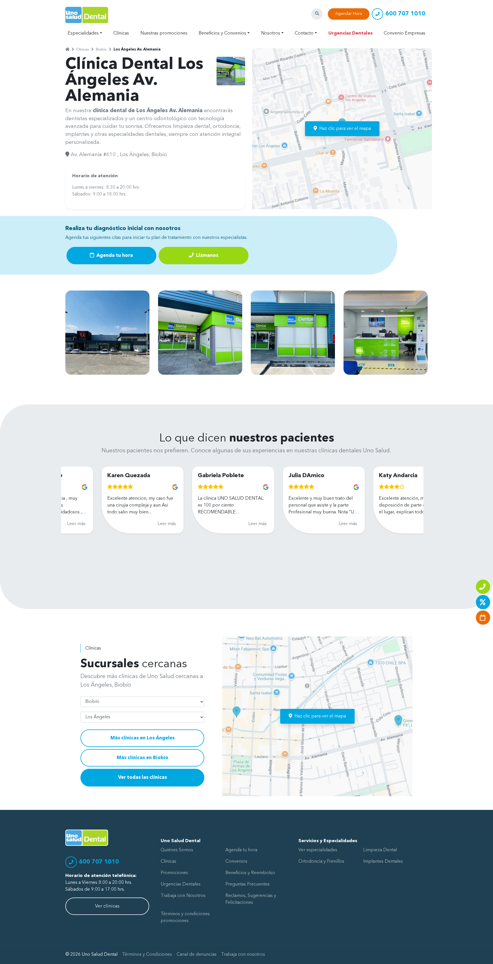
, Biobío (158, 154)
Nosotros (270, 33)
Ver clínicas (107, 906)
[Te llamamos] (483, 587)
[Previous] (70, 518)
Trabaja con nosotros (243, 954)
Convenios (236, 861)
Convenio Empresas (404, 33)
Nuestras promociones (163, 33)
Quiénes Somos (177, 850)
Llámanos (206, 255)
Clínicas (121, 33)
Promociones (174, 873)
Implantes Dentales (383, 861)
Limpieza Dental (380, 850)
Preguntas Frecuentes (247, 884)
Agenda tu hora (114, 255)
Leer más (131, 524)
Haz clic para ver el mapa (345, 128)
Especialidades (83, 33)
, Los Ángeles (133, 154)
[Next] (414, 518)
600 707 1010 (405, 14)
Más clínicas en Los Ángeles (142, 738)
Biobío (101, 49)
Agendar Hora (348, 14)
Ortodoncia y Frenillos (321, 861)
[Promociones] (483, 602)
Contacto (304, 33)
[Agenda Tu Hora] (483, 617)
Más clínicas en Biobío (142, 757)
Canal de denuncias (197, 954)
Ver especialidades (317, 850)
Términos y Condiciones (147, 954)
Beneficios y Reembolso (250, 873)
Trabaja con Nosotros (183, 896)
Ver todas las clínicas (142, 777)
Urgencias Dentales (350, 33)
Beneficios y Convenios (222, 33)
